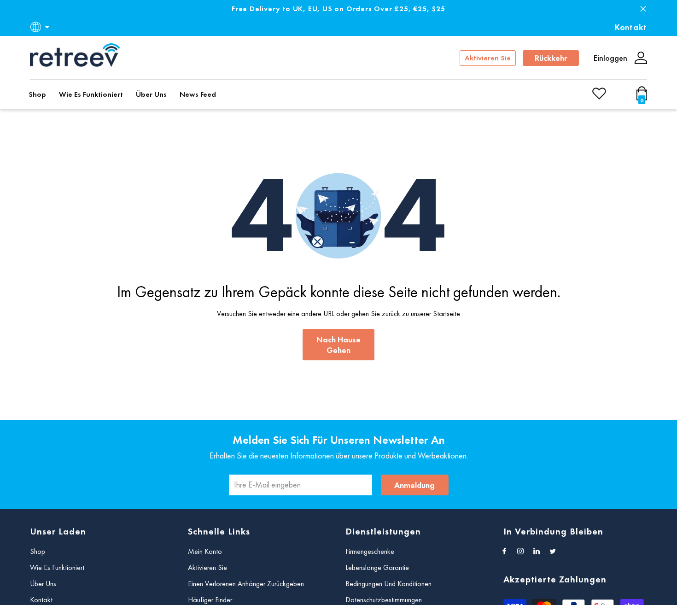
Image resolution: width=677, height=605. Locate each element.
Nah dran (643, 9)
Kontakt (631, 27)
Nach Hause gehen (338, 344)
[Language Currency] (41, 27)
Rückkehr (551, 58)
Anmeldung (414, 485)
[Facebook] (504, 551)
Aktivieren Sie (488, 58)
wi (643, 97)
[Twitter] (553, 551)
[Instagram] (520, 551)
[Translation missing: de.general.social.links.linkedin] (536, 551)
